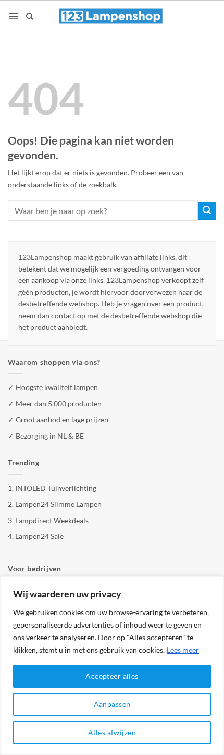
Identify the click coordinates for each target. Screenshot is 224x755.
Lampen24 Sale (39, 536)
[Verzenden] (207, 211)
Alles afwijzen (112, 732)
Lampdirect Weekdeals (52, 520)
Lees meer (183, 649)
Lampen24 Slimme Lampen (58, 504)
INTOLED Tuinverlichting (55, 487)
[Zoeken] (29, 16)
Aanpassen (112, 704)
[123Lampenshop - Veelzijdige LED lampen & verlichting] (111, 16)
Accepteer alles (111, 675)
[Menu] (13, 16)
